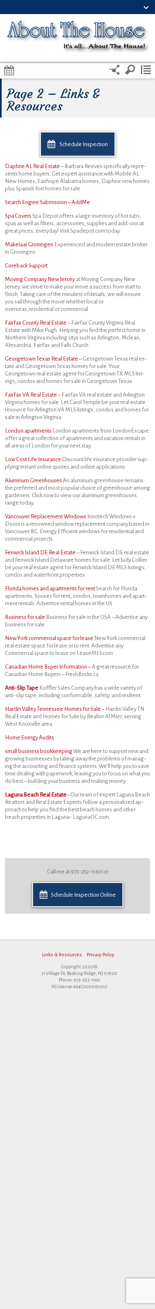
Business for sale (25, 617)
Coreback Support (26, 265)
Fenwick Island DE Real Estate (40, 552)
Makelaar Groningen (29, 244)
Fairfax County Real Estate (36, 323)
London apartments (28, 431)
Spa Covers (18, 216)
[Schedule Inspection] (9, 70)
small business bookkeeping (38, 751)
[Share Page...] (114, 70)
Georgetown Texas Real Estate (41, 359)
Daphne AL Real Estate (32, 166)
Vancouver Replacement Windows (46, 516)
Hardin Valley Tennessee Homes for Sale (53, 709)
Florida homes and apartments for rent (50, 588)
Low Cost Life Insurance (33, 459)
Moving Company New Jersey (40, 279)
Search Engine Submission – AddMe (47, 202)
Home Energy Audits (29, 737)
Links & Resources (62, 955)
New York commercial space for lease (49, 638)
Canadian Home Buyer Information (46, 667)
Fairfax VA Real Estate (31, 395)
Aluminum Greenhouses (34, 480)
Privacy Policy (100, 955)
